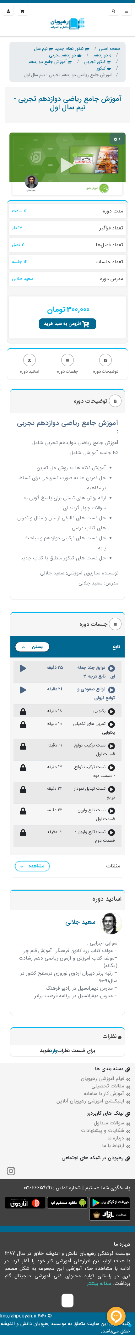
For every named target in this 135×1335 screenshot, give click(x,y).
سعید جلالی (80, 922)
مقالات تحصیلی (107, 1086)
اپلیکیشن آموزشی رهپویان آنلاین (90, 1101)
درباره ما (115, 1138)
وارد (53, 1051)
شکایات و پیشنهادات (102, 1130)
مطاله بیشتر (99, 1283)
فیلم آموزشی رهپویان (102, 1078)
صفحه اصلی (110, 48)
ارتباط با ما (113, 1145)
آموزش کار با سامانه (104, 1093)
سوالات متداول (109, 1123)
